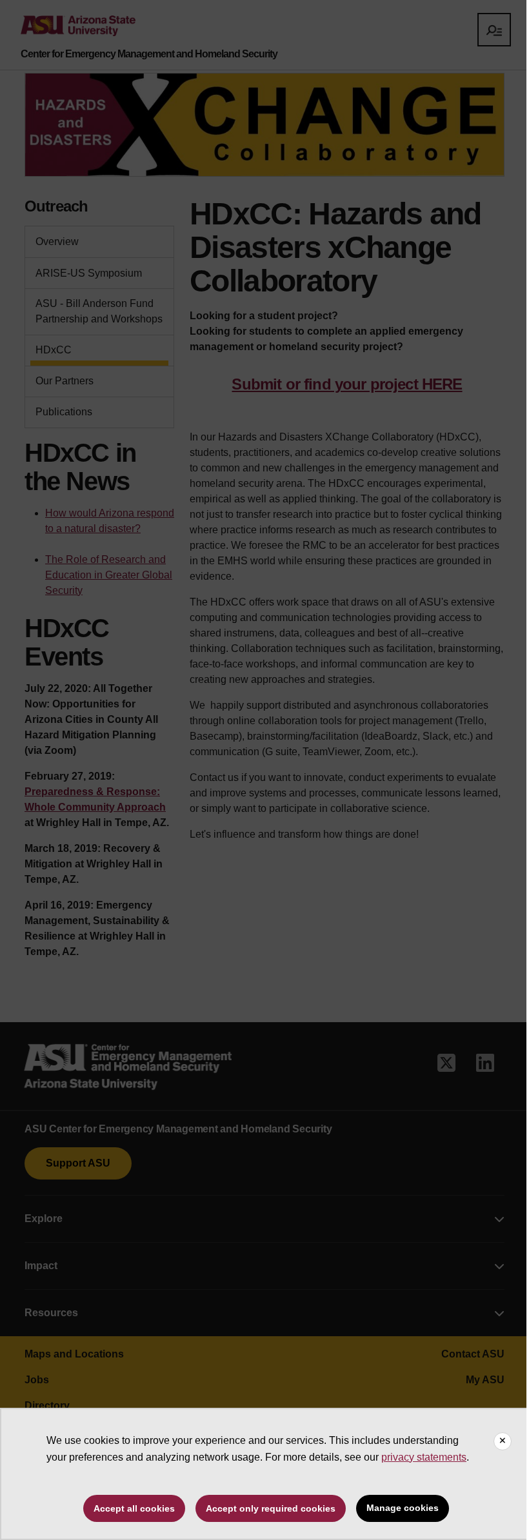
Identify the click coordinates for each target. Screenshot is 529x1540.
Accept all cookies (134, 1508)
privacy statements (423, 1457)
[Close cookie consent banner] (503, 1441)
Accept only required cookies (270, 1508)
